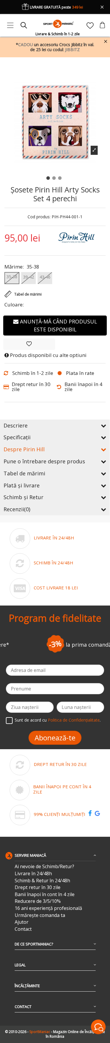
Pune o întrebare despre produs (44, 461)
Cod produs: (39, 216)
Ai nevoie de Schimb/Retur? (44, 866)
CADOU (25, 44)
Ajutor (21, 922)
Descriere (16, 425)
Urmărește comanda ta (40, 915)
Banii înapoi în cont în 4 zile (45, 894)
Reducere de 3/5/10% (38, 901)
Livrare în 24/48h (33, 873)
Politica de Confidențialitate (74, 720)
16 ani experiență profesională (48, 908)
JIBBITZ (72, 49)
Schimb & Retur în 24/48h (42, 880)
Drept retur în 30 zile (37, 887)
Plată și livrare (22, 485)
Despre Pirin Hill (24, 449)
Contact (23, 929)
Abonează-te (55, 737)
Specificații (17, 437)
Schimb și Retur (23, 497)
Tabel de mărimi (24, 473)
